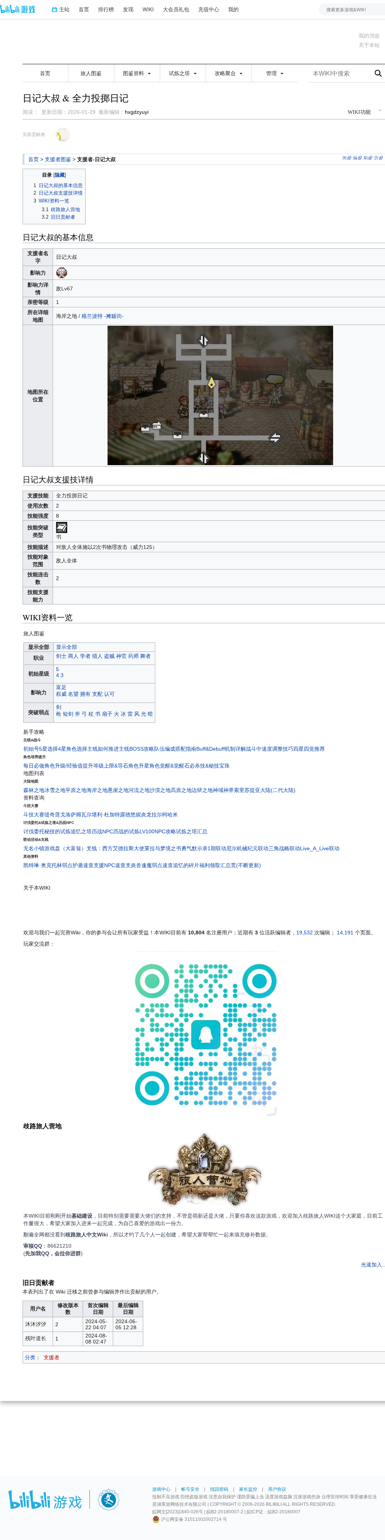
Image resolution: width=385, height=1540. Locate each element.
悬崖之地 (118, 790)
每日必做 (33, 766)
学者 (85, 656)
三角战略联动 (284, 848)
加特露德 (119, 815)
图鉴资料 (134, 73)
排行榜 (106, 9)
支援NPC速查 (110, 865)
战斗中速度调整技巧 (269, 749)
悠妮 (135, 815)
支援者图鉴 (58, 159)
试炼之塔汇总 (192, 831)
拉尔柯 (159, 815)
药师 (133, 656)
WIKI (148, 9)
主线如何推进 (103, 749)
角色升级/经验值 (63, 766)
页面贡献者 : (35, 134)
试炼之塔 (180, 73)
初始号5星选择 (40, 749)
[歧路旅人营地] (205, 1171)
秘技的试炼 (57, 831)
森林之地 (33, 790)
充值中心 (208, 9)
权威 (61, 694)
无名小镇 (33, 848)
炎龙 (146, 815)
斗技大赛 (33, 815)
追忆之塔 (81, 831)
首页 (84, 9)
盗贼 (109, 656)
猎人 (97, 656)
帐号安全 (190, 1489)
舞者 (145, 656)
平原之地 (75, 790)
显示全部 (66, 647)
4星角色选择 (72, 749)
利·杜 (103, 815)
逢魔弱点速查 (157, 865)
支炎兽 (133, 865)
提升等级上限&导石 (105, 766)
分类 (30, 1357)
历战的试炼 (126, 831)
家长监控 (248, 1489)
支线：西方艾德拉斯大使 (115, 848)
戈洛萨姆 (70, 815)
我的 (233, 9)
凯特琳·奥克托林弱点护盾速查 (58, 865)
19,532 (304, 932)
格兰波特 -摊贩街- (103, 316)
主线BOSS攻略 (136, 749)
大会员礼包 (176, 9)
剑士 (61, 656)
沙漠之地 (160, 790)
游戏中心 (161, 1489)
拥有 (85, 694)
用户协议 (277, 1489)
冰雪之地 (54, 790)
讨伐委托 (33, 831)
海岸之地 (97, 790)
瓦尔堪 (89, 815)
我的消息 (369, 36)
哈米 (172, 815)
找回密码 (219, 1489)
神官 (121, 656)
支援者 (51, 1357)
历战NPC (102, 831)
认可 (109, 694)
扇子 (107, 714)
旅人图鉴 (91, 73)
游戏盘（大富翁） (65, 848)
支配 (97, 694)
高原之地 (181, 790)
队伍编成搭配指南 (175, 749)
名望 (73, 694)
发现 (128, 9)
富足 (61, 687)
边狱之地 (202, 790)
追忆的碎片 (186, 865)
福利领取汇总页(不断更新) (230, 865)
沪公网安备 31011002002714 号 (193, 1519)
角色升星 (138, 766)
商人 (73, 656)
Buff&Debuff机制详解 (221, 749)
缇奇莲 (52, 815)
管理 (272, 73)
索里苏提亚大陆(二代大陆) (265, 790)
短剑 (68, 714)
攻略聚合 (226, 73)
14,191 (345, 932)
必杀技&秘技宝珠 (209, 766)
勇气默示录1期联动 (203, 848)
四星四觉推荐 (309, 749)
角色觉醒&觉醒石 (169, 766)
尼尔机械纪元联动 (247, 848)
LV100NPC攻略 (157, 831)
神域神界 (223, 790)
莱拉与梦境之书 (162, 848)
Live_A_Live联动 (320, 848)
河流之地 (139, 790)
